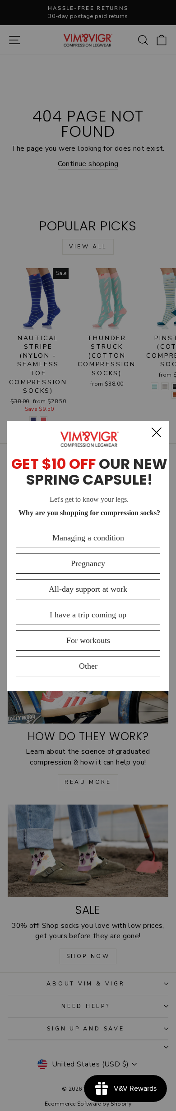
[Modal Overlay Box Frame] (88, 556)
